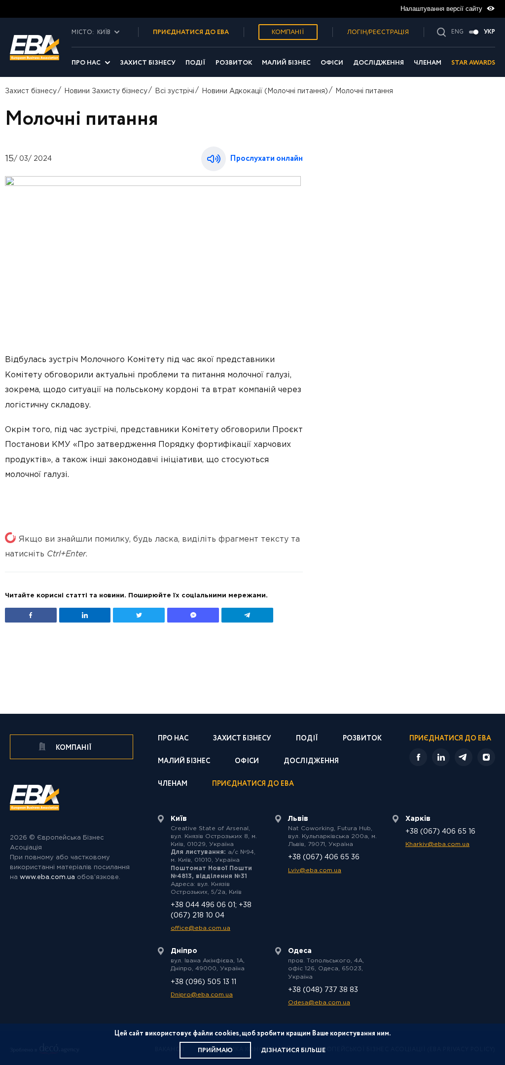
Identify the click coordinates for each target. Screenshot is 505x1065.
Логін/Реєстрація (378, 32)
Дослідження (378, 63)
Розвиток (234, 63)
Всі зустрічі (174, 91)
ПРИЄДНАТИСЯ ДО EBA (191, 32)
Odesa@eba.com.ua (319, 1002)
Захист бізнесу (148, 63)
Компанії (288, 32)
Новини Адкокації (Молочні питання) (265, 91)
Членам (427, 63)
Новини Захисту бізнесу (105, 91)
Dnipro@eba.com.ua (202, 994)
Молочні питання (364, 91)
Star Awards (473, 63)
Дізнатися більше (293, 1050)
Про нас (86, 63)
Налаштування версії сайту (442, 8)
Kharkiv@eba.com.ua (437, 844)
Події (195, 63)
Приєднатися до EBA (253, 784)
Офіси (332, 63)
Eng (457, 32)
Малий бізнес (286, 63)
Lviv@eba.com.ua (314, 870)
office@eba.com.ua (200, 928)
